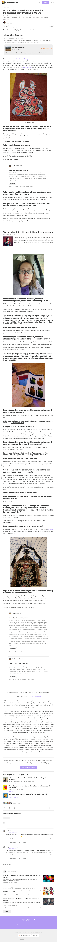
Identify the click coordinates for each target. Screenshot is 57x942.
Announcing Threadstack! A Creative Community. (19, 888)
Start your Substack (25, 935)
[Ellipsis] (53, 831)
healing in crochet (17, 423)
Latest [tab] (8, 871)
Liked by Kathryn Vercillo (12, 832)
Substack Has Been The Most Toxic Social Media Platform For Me (21, 876)
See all (6, 911)
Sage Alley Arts (27, 67)
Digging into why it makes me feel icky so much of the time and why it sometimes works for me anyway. (20, 879)
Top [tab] (5, 871)
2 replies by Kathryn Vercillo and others (17, 858)
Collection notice (38, 932)
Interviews (6, 7)
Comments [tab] (6, 818)
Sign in (52, 2)
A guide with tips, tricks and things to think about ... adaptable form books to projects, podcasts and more (21, 903)
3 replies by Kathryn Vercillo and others (17, 842)
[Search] (36, 2)
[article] (28, 879)
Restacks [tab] (12, 818)
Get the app (35, 935)
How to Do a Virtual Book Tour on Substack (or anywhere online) (21, 899)
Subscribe (45, 2)
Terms (32, 932)
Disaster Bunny (30, 122)
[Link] (1, 128)
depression (21, 355)
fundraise (50, 529)
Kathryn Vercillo (10, 21)
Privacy (28, 932)
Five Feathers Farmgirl (22, 59)
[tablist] (9, 818)
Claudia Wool (22, 781)
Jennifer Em (9, 831)
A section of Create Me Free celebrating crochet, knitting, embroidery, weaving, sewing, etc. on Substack (22, 890)
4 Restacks (19, 803)
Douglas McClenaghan (11, 847)
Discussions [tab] (13, 871)
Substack (22, 939)
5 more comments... (7, 864)
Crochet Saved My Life (35, 697)
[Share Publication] (40, 2)
